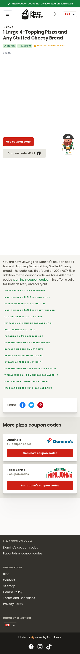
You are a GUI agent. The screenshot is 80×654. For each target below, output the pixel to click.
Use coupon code (18, 141)
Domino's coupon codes (31, 280)
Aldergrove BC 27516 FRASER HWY (25, 290)
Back (9, 26)
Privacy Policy (13, 604)
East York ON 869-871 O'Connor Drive (28, 388)
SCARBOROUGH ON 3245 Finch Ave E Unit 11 (30, 368)
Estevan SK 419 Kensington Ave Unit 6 (28, 323)
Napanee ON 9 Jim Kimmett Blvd (23, 349)
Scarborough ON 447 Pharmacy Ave (27, 342)
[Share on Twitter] (31, 405)
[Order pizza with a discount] (32, 14)
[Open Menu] (7, 14)
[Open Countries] (70, 14)
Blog (6, 574)
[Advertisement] (40, 94)
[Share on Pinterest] (40, 405)
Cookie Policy (12, 592)
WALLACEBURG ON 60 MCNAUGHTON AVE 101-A (31, 375)
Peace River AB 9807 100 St (20, 329)
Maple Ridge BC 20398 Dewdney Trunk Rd (29, 310)
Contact (9, 580)
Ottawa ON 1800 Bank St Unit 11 (23, 362)
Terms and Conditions (19, 598)
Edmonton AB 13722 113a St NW (23, 316)
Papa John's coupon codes (40, 485)
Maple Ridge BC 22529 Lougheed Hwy (27, 297)
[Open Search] (55, 14)
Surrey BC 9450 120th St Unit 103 (24, 303)
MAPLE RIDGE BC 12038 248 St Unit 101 (26, 381)
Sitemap (9, 586)
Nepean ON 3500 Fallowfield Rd (23, 355)
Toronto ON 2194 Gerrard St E (23, 336)
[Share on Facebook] (22, 405)
